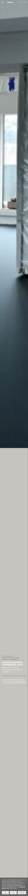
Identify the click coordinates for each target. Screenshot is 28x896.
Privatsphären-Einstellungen (22, 893)
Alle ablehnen (13, 893)
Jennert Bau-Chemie (20, 681)
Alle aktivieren (5, 893)
